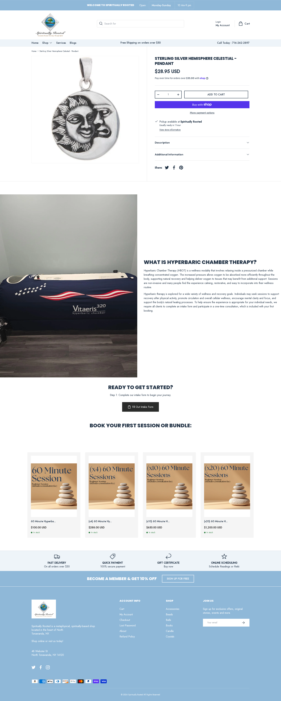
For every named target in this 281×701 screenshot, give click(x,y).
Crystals (170, 636)
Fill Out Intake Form (142, 407)
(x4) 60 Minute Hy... (100, 521)
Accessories (172, 609)
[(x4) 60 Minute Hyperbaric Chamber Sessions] (112, 486)
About (123, 631)
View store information (170, 129)
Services (61, 43)
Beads (169, 614)
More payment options (202, 112)
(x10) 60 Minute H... (158, 521)
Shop (45, 43)
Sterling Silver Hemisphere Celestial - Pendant (59, 51)
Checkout (125, 620)
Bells (168, 620)
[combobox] (140, 23)
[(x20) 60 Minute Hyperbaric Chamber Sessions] (227, 486)
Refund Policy (127, 636)
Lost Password (128, 625)
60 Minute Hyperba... (43, 521)
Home (35, 43)
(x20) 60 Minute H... (216, 521)
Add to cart (216, 94)
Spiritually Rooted (135, 694)
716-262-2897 (240, 43)
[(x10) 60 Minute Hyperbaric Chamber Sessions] (169, 486)
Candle (170, 631)
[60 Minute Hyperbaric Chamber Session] (54, 486)
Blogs (73, 43)
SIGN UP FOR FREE (178, 579)
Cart (122, 609)
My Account (126, 614)
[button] (244, 23)
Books (169, 625)
